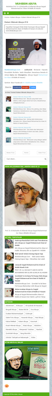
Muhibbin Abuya (25, 3)
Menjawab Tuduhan (26, 329)
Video (33, 337)
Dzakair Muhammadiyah (14, 314)
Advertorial (10, 306)
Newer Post (10, 153)
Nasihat (39, 329)
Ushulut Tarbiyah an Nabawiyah (17, 337)
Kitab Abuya (27, 325)
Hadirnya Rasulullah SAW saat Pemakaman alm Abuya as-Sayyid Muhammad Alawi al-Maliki (31, 243)
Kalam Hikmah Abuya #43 (22, 117)
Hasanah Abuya (27, 317)
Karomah (34, 321)
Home (7, 17)
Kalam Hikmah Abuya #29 (22, 127)
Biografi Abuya (11, 309)
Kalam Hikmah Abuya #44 (22, 138)
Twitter (32, 87)
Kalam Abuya (15, 17)
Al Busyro (19, 306)
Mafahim (37, 325)
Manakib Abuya (11, 329)
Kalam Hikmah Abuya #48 (22, 97)
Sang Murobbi (25, 333)
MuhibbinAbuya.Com (12, 70)
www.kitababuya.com (14, 31)
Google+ (25, 87)
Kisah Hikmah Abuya (13, 325)
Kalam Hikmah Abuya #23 (22, 107)
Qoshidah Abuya (12, 333)
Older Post (41, 153)
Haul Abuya (39, 317)
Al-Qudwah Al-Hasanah (33, 306)
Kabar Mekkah (11, 321)
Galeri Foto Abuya (12, 317)
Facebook (17, 87)
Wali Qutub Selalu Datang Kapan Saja (29, 254)
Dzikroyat (29, 314)
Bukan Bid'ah (23, 309)
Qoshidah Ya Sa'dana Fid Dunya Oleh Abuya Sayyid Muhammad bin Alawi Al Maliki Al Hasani (31, 278)
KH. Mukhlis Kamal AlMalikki (32, 83)
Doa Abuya (35, 309)
